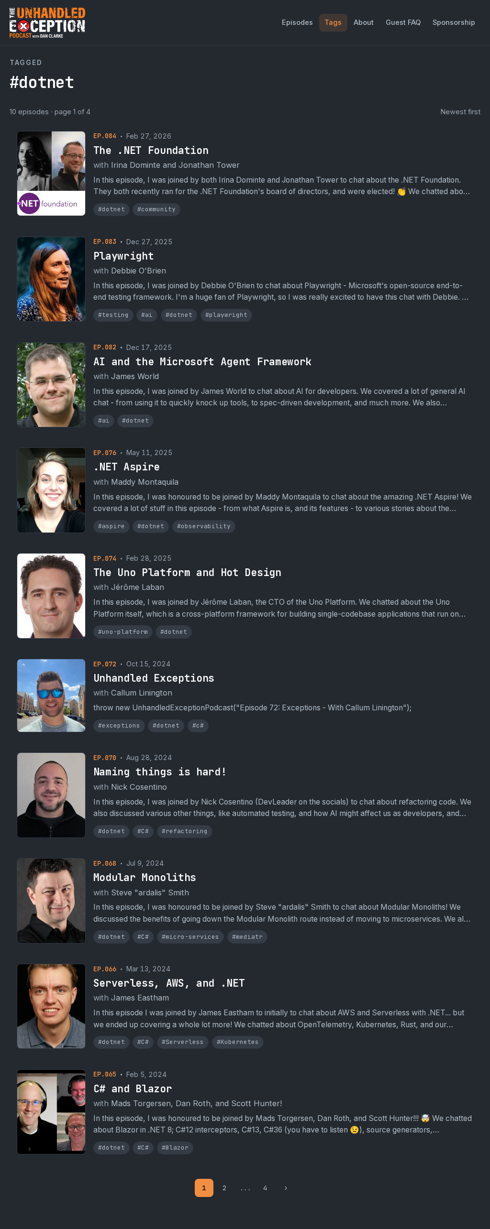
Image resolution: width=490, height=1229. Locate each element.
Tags (333, 22)
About (364, 22)
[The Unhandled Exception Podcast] (47, 23)
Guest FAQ (403, 22)
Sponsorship (454, 22)
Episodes (297, 22)
